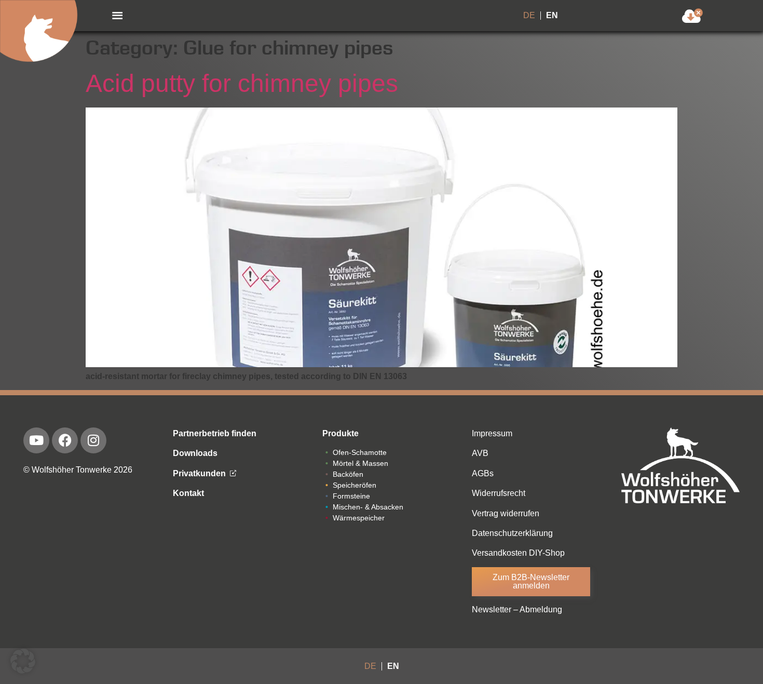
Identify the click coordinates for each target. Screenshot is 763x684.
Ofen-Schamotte (360, 452)
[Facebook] (65, 440)
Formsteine (351, 496)
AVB (480, 453)
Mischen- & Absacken (368, 507)
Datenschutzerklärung (512, 533)
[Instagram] (93, 440)
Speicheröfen (354, 485)
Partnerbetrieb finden (214, 433)
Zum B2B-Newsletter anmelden (531, 581)
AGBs (483, 473)
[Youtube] (36, 440)
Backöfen (348, 474)
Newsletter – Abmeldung (517, 609)
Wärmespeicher (359, 518)
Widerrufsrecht (498, 493)
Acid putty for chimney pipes (242, 83)
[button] (117, 15)
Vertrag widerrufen (505, 513)
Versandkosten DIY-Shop (518, 552)
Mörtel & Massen (360, 463)
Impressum (492, 433)
